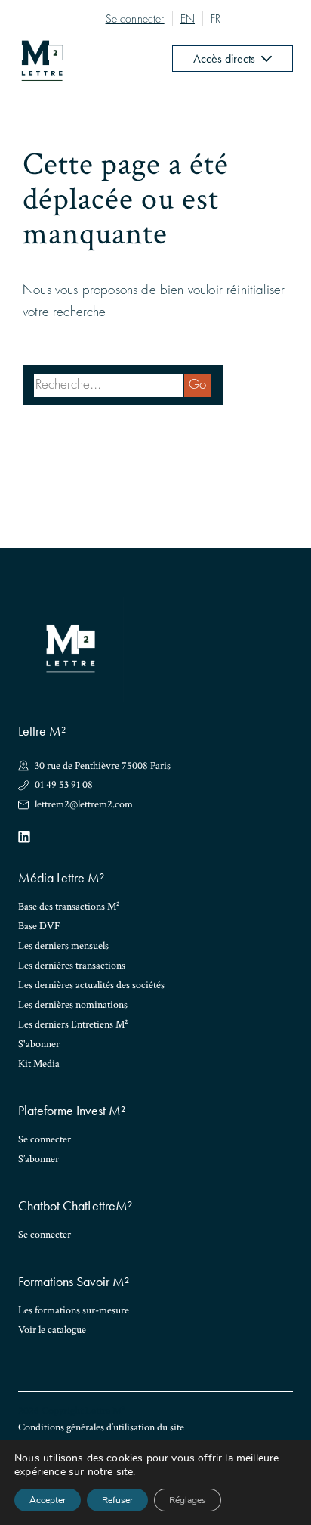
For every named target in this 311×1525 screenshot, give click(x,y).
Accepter (47, 1500)
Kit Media (39, 1064)
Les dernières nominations (73, 1005)
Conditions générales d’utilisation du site (101, 1427)
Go (197, 384)
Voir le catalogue (52, 1330)
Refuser (117, 1500)
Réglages (187, 1500)
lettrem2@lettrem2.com (84, 804)
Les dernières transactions (71, 965)
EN (187, 19)
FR (215, 19)
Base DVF (39, 926)
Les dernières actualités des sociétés (91, 985)
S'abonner (39, 1044)
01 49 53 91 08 (64, 785)
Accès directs (224, 58)
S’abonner (38, 1159)
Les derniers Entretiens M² (73, 1024)
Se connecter (135, 19)
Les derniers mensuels (63, 946)
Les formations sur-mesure (73, 1310)
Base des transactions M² (68, 906)
